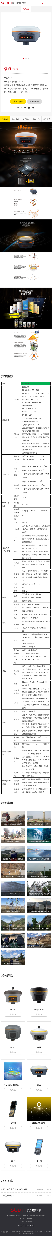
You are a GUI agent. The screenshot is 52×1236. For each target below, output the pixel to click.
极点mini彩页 (8, 1195)
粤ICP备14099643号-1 (26, 1233)
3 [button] (28, 58)
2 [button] (26, 58)
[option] (26, 35)
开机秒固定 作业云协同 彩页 (14, 1189)
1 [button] (23, 58)
